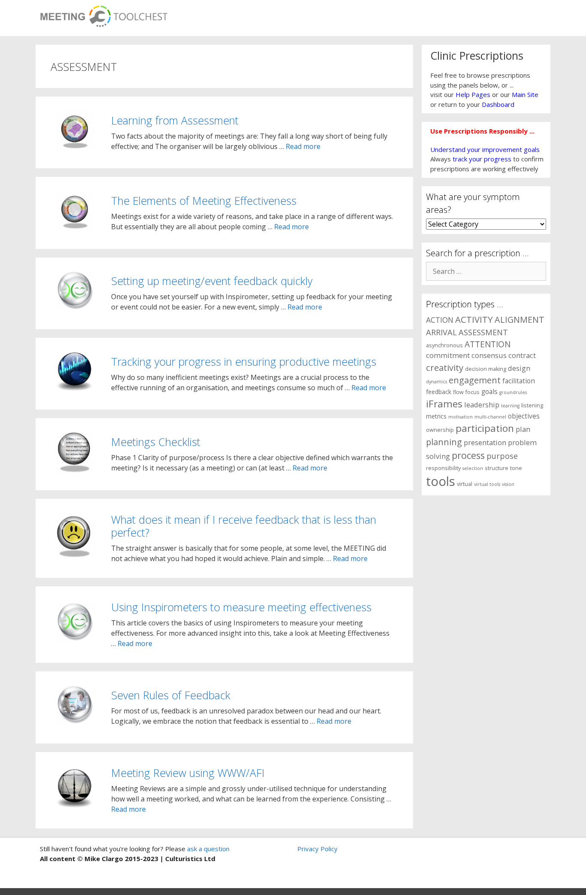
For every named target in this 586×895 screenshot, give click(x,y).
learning (510, 406)
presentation (485, 442)
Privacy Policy (317, 848)
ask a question (207, 848)
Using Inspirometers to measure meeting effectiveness (241, 607)
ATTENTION (487, 344)
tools (440, 481)
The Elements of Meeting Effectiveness (203, 200)
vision (508, 484)
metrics (436, 416)
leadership (481, 405)
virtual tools (487, 484)
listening (532, 405)
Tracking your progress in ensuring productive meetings (243, 361)
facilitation (518, 380)
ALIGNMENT (519, 319)
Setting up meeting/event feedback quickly (211, 280)
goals (489, 391)
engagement (475, 380)
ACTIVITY (474, 319)
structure (496, 468)
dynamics (436, 382)
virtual (464, 484)
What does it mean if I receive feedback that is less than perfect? (243, 526)
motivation (460, 417)
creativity (444, 367)
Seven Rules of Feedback (170, 695)
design (519, 368)
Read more (303, 146)
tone (516, 468)
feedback (438, 392)
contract (522, 355)
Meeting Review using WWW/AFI (188, 772)
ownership (440, 430)
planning (444, 442)
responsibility (443, 468)
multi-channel (490, 417)
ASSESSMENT (483, 332)
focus (472, 392)
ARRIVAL (441, 332)
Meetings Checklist (155, 441)
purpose (502, 455)
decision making (485, 369)
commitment (448, 355)
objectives (524, 416)
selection (472, 468)
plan (523, 429)
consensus (489, 355)
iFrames (444, 403)
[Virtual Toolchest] (103, 13)
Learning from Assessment (175, 120)
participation (485, 428)
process (468, 455)
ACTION (439, 320)
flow (458, 392)
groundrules (513, 392)
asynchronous (444, 345)
